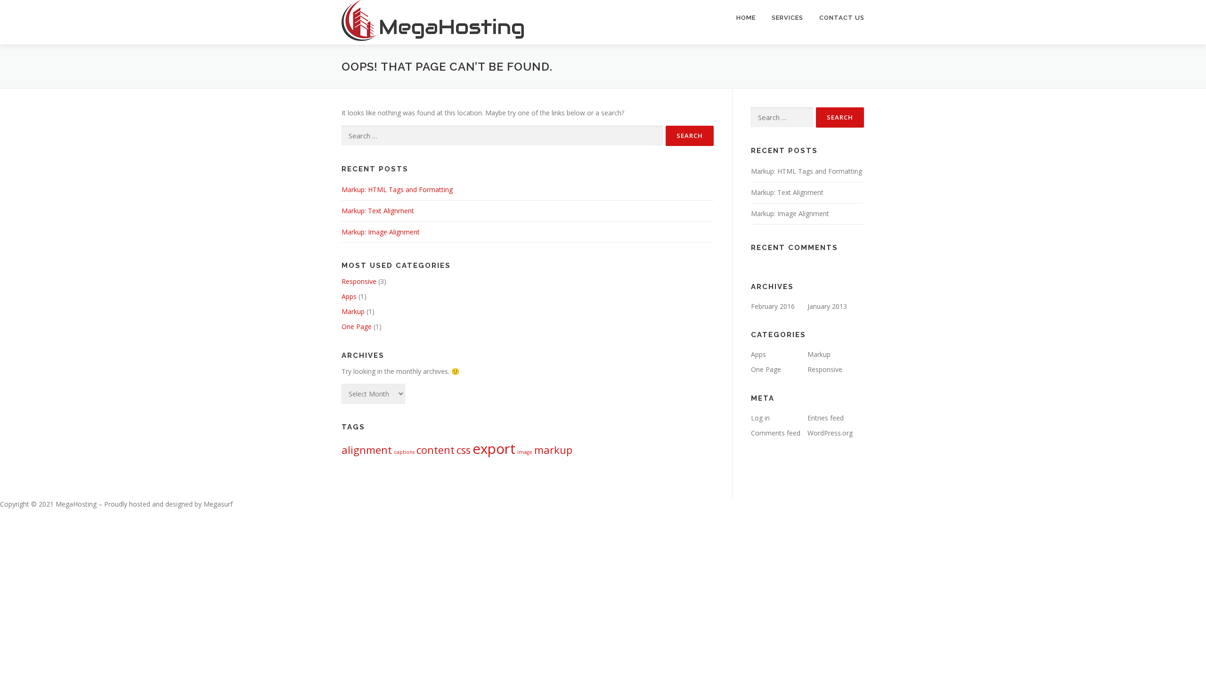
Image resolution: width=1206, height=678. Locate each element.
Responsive (359, 281)
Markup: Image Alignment (381, 231)
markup (553, 450)
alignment (367, 450)
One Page (357, 326)
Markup (353, 311)
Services (787, 17)
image (524, 452)
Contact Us (841, 17)
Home (746, 17)
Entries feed (825, 417)
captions (404, 452)
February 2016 (773, 306)
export (494, 448)
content (435, 450)
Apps (349, 296)
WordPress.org (830, 432)
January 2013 (827, 306)
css (463, 450)
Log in (760, 417)
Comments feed (775, 432)
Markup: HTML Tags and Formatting (397, 189)
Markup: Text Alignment (378, 210)
